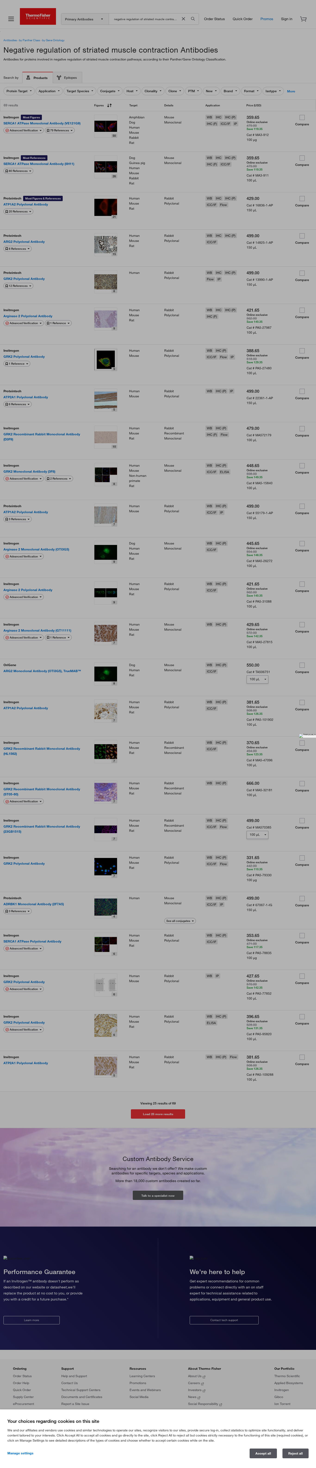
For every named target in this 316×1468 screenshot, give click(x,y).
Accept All (263, 1453)
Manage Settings (20, 1453)
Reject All (295, 1453)
